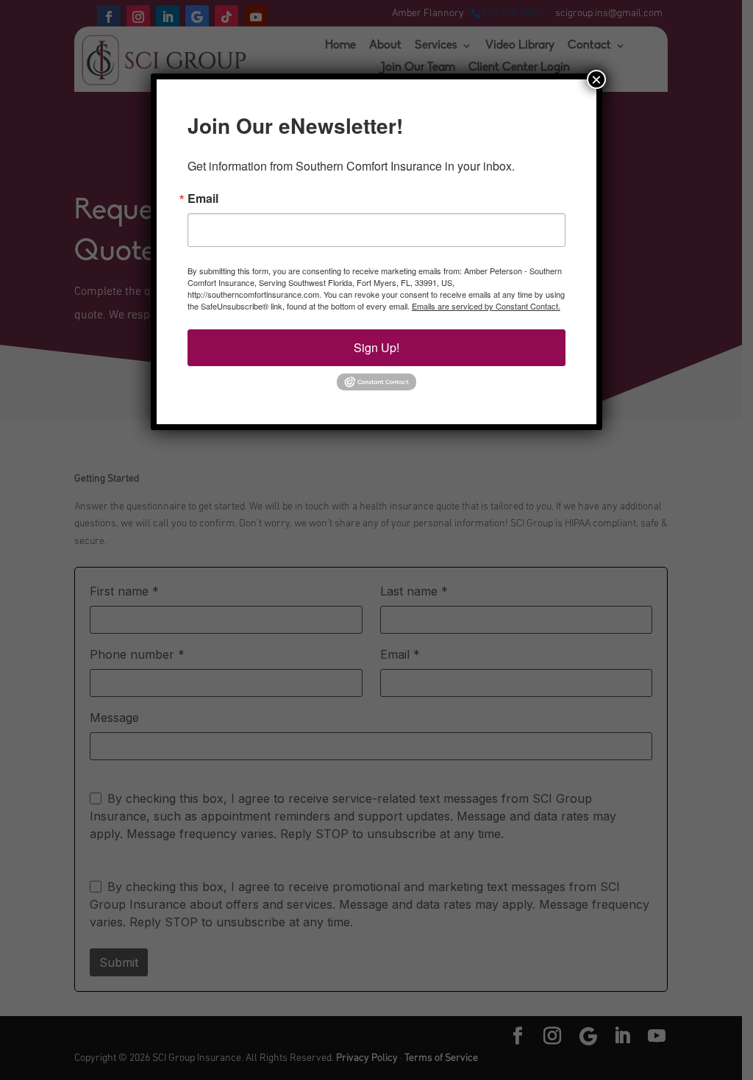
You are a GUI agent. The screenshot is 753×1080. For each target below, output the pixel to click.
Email (203, 198)
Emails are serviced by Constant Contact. (486, 306)
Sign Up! (376, 347)
